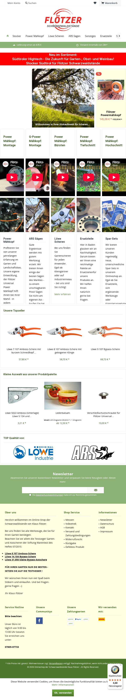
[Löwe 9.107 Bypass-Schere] (69, 332)
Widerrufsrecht (73, 539)
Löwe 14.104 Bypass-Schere (20, 556)
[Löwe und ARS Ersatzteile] (88, 215)
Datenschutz (107, 523)
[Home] (7, 36)
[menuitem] (110, 3)
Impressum (106, 531)
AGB (102, 527)
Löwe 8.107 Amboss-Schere (20, 553)
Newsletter (106, 519)
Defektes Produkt (74, 546)
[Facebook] (39, 620)
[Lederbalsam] (22, 396)
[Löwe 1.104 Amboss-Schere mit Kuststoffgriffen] (103, 396)
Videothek (70, 523)
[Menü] (121, 666)
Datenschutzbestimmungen (49, 494)
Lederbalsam (22, 412)
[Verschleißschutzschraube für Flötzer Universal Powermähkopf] (63, 396)
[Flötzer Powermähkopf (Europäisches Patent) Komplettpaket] (111, 89)
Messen (69, 519)
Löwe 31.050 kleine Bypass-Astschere (26, 559)
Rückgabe (70, 543)
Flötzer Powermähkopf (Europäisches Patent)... (111, 113)
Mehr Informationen (63, 684)
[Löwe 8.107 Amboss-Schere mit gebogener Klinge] (28, 332)
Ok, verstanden (63, 692)
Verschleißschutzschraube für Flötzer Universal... (62, 414)
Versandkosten (56, 663)
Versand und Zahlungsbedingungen (77, 533)
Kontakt (69, 527)
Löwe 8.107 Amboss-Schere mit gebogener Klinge (28, 351)
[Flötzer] (92, 453)
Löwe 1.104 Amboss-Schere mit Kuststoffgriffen (103, 414)
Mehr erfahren (62, 294)
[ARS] (33, 453)
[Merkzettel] (95, 3)
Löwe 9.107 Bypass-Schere (68, 349)
